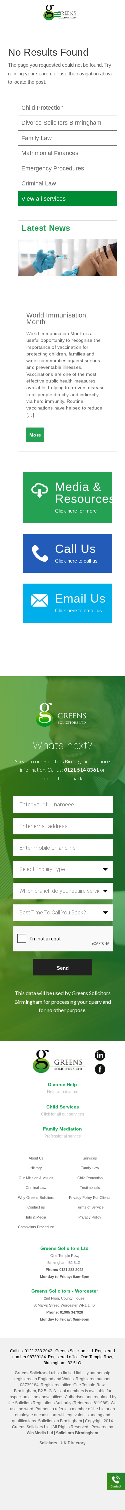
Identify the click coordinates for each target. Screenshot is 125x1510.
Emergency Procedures (52, 168)
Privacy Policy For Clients (90, 1198)
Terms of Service (90, 1207)
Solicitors (48, 1443)
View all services (43, 198)
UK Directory (73, 1443)
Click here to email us (78, 610)
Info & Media (36, 1217)
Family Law (36, 138)
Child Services (62, 1106)
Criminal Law (38, 183)
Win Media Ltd (40, 1433)
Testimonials (90, 1188)
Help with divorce (62, 1091)
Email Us (80, 598)
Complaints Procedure (36, 1227)
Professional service (62, 1136)
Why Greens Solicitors (36, 1198)
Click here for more (76, 511)
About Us (36, 1158)
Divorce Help (62, 1084)
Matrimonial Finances (49, 153)
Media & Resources (85, 493)
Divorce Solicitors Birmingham (61, 122)
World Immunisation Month (56, 318)
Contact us (36, 1207)
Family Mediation (62, 1128)
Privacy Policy (89, 1217)
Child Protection (42, 107)
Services (90, 1158)
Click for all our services (62, 1114)
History (36, 1168)
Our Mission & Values (36, 1178)
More (35, 435)
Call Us (75, 549)
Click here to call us (76, 561)
